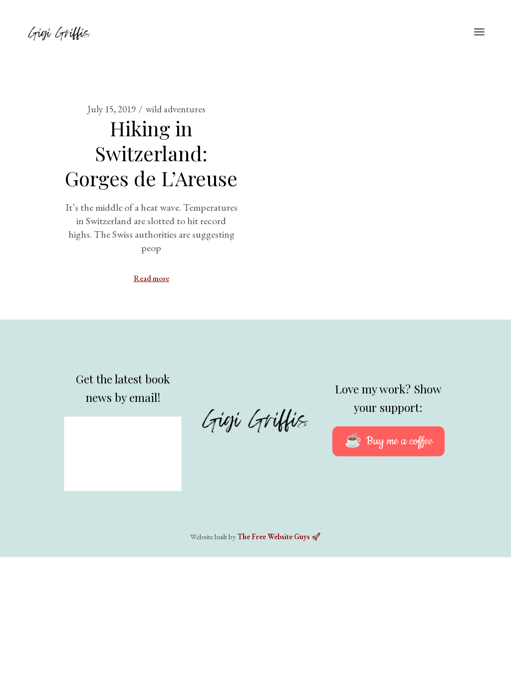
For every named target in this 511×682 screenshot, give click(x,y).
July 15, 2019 (111, 109)
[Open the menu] (479, 32)
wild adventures (175, 109)
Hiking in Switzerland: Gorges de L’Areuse (151, 153)
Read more (151, 278)
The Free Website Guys (274, 536)
